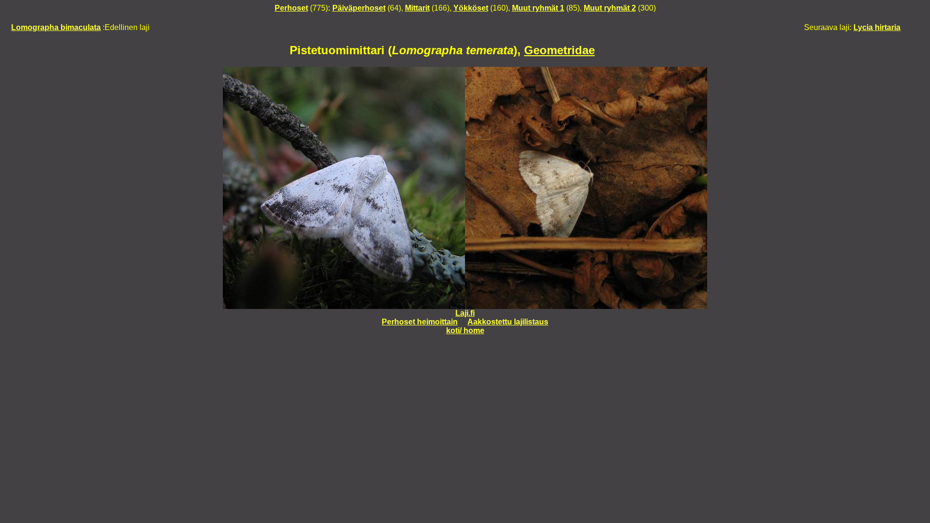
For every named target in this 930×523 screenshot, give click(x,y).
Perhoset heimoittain (420, 322)
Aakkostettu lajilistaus (507, 322)
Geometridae (559, 50)
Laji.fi (465, 313)
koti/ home (465, 330)
